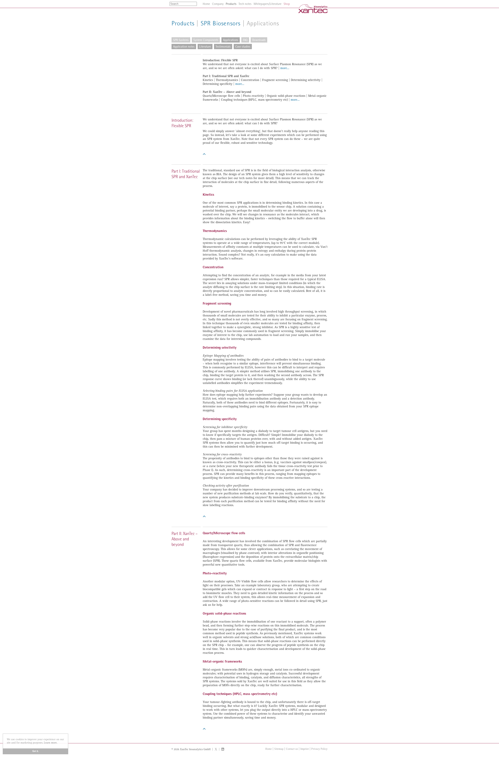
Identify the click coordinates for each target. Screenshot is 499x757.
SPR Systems (181, 40)
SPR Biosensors (221, 23)
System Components (205, 40)
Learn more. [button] (50, 742)
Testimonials (223, 46)
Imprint (304, 749)
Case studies (242, 46)
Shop (287, 4)
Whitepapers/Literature (267, 4)
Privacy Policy (319, 749)
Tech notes (245, 4)
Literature (205, 46)
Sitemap (278, 749)
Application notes (184, 46)
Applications (230, 40)
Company (218, 4)
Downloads (259, 40)
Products (183, 23)
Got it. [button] (35, 751)
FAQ (245, 40)
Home (268, 749)
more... (284, 68)
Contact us (292, 749)
